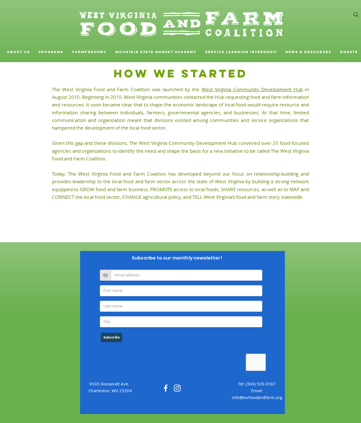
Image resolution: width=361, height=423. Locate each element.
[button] (18, 52)
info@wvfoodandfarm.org (257, 397)
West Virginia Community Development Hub (252, 89)
